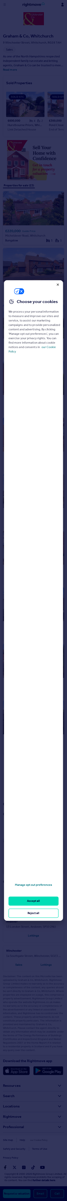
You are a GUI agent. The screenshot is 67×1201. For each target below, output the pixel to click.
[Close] (58, 285)
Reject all (33, 913)
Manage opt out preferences (33, 885)
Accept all (33, 901)
